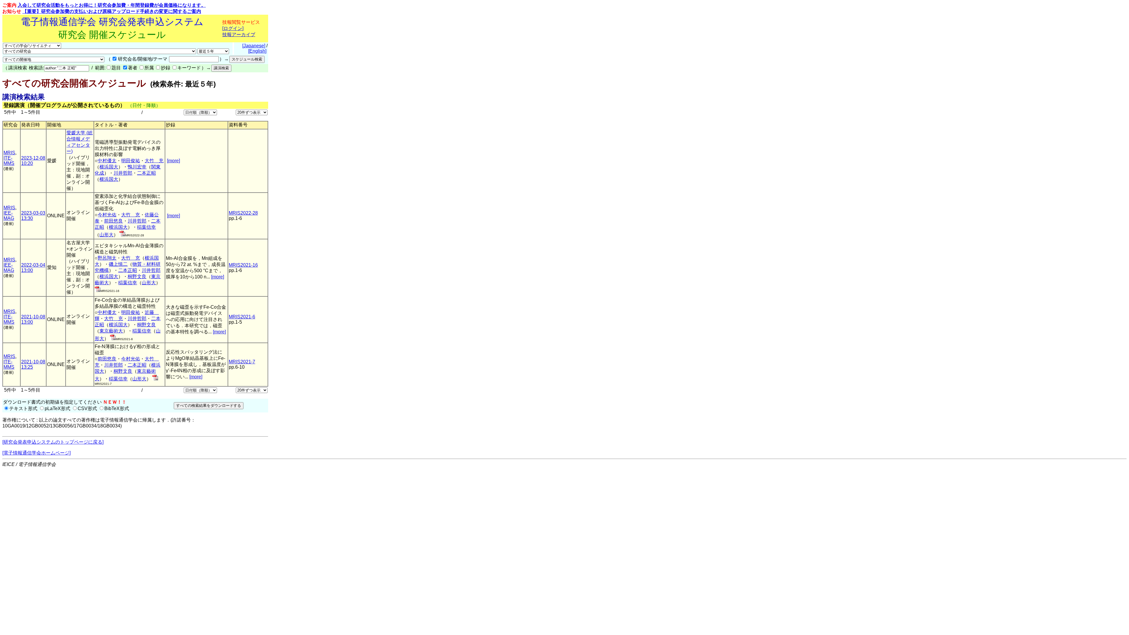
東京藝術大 (111, 330)
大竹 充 (154, 160)
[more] (173, 160)
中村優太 (107, 160)
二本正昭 (146, 173)
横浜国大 (108, 166)
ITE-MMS (9, 161)
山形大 (106, 234)
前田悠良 (113, 220)
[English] (257, 51)
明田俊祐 (130, 160)
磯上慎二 (118, 264)
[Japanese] (253, 45)
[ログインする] (122, 234)
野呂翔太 (107, 257)
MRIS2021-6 (242, 316)
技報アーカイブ (238, 34)
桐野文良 (137, 276)
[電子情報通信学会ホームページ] (36, 452)
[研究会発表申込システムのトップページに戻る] (52, 442)
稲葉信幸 (146, 227)
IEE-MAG (9, 215)
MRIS (9, 152)
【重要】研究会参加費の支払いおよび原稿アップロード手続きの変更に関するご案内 (111, 11)
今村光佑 (107, 214)
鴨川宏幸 (137, 166)
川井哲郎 (122, 173)
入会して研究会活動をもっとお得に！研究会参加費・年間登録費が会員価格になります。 (112, 5)
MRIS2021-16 (243, 265)
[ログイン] (232, 28)
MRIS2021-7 (242, 361)
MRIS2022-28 (243, 212)
